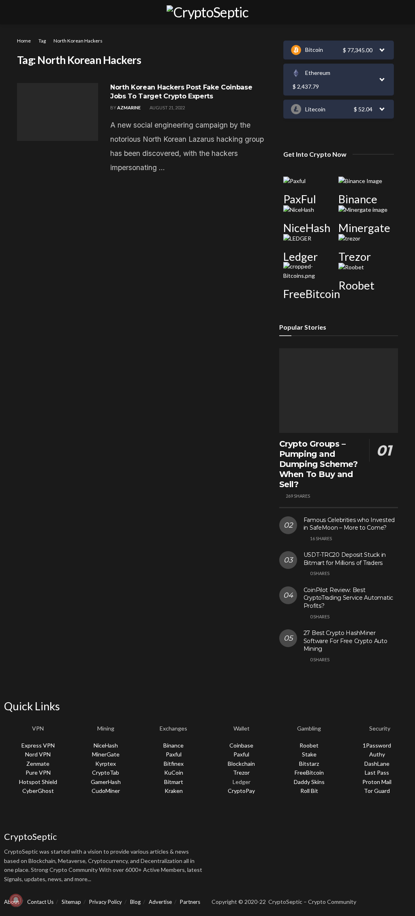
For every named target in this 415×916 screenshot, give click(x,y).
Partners (190, 902)
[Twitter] (243, 817)
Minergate (364, 227)
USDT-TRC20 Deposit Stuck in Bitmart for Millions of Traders (345, 559)
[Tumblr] (350, 817)
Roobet (356, 285)
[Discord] (265, 817)
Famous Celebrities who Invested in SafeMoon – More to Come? (349, 524)
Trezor (354, 256)
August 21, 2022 (167, 107)
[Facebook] (222, 817)
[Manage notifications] (15, 900)
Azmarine (129, 107)
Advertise (160, 902)
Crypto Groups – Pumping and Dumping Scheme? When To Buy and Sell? (318, 464)
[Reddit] (307, 817)
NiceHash (306, 227)
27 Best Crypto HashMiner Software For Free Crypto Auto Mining (345, 640)
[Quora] (286, 817)
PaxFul (299, 199)
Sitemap (71, 902)
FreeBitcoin (311, 293)
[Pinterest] (329, 817)
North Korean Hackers (78, 41)
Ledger (300, 256)
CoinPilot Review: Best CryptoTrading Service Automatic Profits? (348, 597)
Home (24, 41)
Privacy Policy (105, 902)
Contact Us (40, 902)
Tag (42, 41)
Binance (357, 199)
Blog (135, 902)
